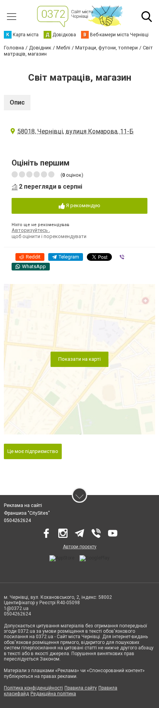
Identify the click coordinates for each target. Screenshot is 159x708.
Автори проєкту (79, 546)
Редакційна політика (53, 693)
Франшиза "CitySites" (27, 513)
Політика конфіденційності (33, 688)
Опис (17, 102)
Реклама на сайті (23, 505)
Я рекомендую (82, 205)
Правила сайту (80, 688)
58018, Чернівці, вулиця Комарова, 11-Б (75, 131)
